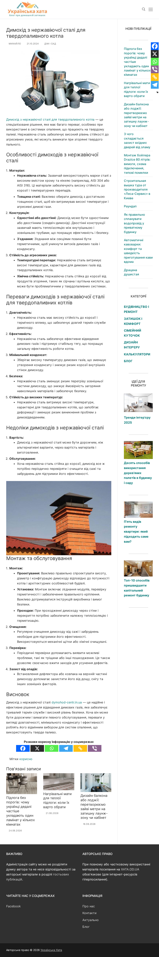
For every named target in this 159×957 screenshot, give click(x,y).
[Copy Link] (80, 748)
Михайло (14, 43)
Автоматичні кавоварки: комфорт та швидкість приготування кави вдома (138, 251)
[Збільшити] (104, 487)
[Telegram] (66, 748)
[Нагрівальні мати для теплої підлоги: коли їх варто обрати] (58, 781)
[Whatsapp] (51, 748)
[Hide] (157, 92)
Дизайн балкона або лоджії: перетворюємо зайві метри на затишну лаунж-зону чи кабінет (94, 807)
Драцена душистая (131, 272)
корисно (25, 759)
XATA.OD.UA (130, 869)
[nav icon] (151, 9)
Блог (86, 927)
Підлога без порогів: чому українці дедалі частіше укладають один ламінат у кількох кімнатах (137, 62)
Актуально (90, 920)
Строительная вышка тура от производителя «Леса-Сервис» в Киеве (137, 189)
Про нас (88, 906)
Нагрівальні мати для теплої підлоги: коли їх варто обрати (57, 800)
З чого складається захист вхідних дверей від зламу (137, 140)
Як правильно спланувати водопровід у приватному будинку (134, 223)
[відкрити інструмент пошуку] (143, 9)
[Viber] (94, 748)
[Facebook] (23, 748)
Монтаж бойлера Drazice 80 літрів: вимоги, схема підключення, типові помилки (137, 164)
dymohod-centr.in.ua (67, 702)
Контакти (89, 913)
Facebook (13, 906)
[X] (37, 748)
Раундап (130, 206)
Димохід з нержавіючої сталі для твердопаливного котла (50, 119)
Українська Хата (51, 950)
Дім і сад (50, 43)
